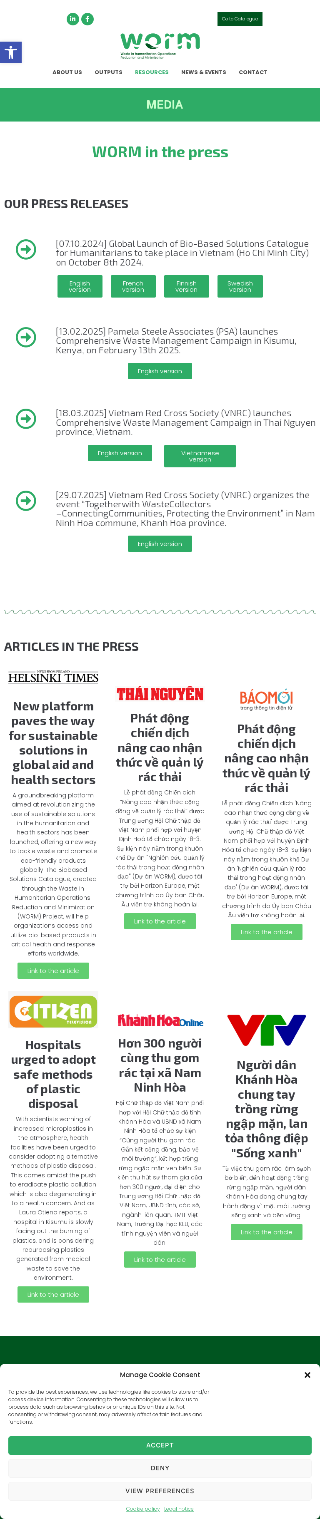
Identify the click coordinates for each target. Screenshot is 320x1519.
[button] (11, 52)
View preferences (160, 1491)
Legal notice (179, 1508)
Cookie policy (143, 1508)
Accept (160, 1445)
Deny (160, 1468)
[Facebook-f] (87, 19)
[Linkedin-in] (73, 19)
